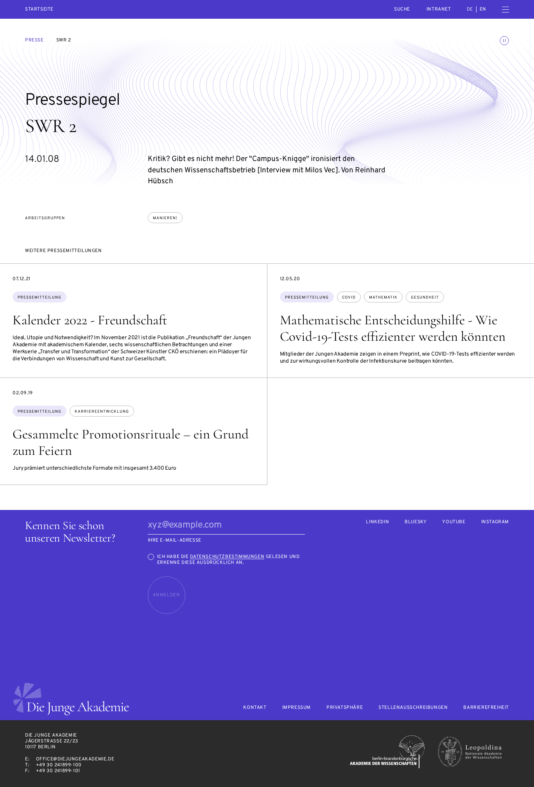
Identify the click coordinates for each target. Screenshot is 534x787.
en (483, 9)
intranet (438, 9)
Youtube (453, 522)
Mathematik (383, 297)
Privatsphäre (344, 708)
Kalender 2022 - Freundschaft (90, 320)
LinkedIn (377, 522)
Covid (349, 297)
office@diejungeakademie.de (75, 759)
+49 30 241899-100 (59, 765)
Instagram (495, 522)
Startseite (39, 10)
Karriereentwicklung (102, 411)
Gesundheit (425, 297)
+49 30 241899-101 (58, 771)
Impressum (296, 708)
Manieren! (165, 218)
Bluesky (415, 522)
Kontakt (254, 708)
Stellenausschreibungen (413, 708)
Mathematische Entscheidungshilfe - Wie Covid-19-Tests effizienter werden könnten (392, 328)
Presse (34, 40)
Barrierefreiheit (486, 708)
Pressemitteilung (39, 297)
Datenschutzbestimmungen (227, 557)
